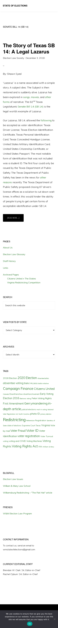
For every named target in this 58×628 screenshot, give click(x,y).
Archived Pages (11, 274)
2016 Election (10, 378)
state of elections (14, 425)
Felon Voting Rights (42, 398)
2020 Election (27, 378)
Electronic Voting (25, 399)
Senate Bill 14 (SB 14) (30, 106)
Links (5, 267)
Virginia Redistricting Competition (23, 282)
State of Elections (15, 5)
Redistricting (14, 419)
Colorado (6, 394)
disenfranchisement (31, 394)
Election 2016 (11, 398)
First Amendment (13, 403)
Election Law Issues (13, 479)
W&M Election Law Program (17, 513)
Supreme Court (28, 425)
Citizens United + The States (21, 278)
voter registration (29, 436)
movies (35, 97)
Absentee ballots (43, 378)
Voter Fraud (18, 430)
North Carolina (24, 414)
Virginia (45, 425)
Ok (29, 624)
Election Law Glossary (14, 254)
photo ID (35, 413)
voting (5, 441)
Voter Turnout (46, 436)
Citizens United (44, 389)
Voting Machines (34, 441)
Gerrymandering (36, 403)
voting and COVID (17, 441)
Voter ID (32, 430)
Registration (40, 420)
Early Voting (46, 393)
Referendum (30, 421)
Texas (38, 425)
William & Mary (48, 447)
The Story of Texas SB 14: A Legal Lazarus (29, 48)
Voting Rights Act (25, 446)
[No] (54, 619)
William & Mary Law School (16, 485)
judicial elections (29, 409)
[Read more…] (15, 219)
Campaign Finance (18, 388)
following (46, 120)
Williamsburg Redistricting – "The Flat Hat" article (27, 492)
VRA (40, 447)
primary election (45, 414)
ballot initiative (43, 383)
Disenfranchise (16, 394)
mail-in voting (41, 409)
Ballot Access (31, 383)
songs (26, 97)
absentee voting (13, 383)
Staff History (9, 261)
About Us (8, 247)
